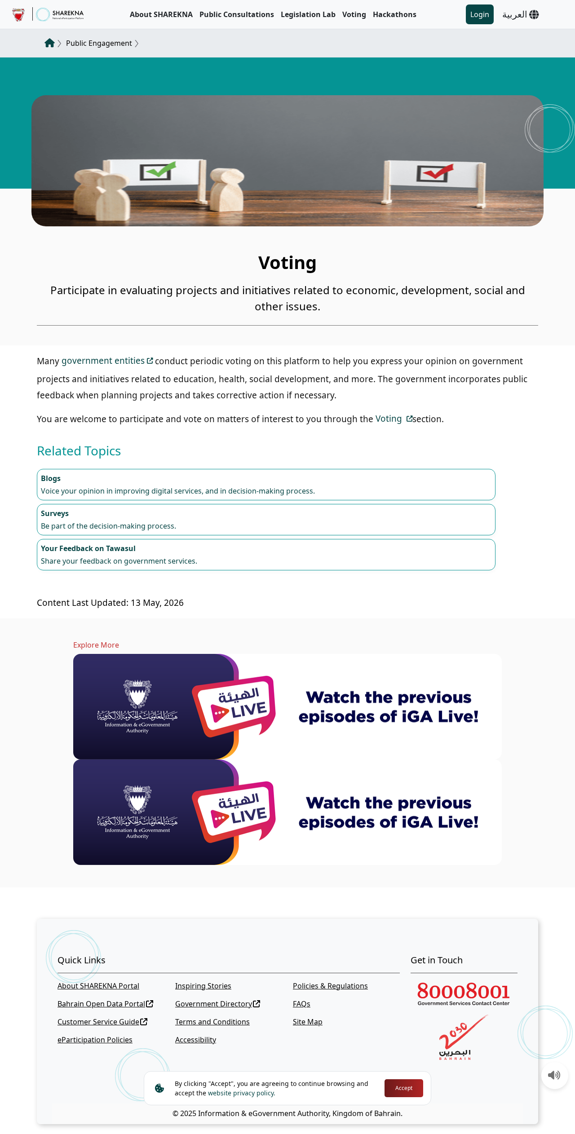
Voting (354, 14)
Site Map (308, 1022)
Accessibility (195, 1040)
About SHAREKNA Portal (98, 986)
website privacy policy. (241, 1093)
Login (479, 14)
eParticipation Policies (95, 1040)
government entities (103, 360)
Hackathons (394, 14)
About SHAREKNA (161, 14)
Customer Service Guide (98, 1022)
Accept (403, 1088)
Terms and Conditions (212, 1022)
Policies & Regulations (330, 986)
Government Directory (213, 1004)
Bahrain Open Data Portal (101, 1004)
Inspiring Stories (203, 986)
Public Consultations (236, 14)
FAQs (301, 1004)
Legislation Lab (308, 14)
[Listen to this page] (554, 1076)
